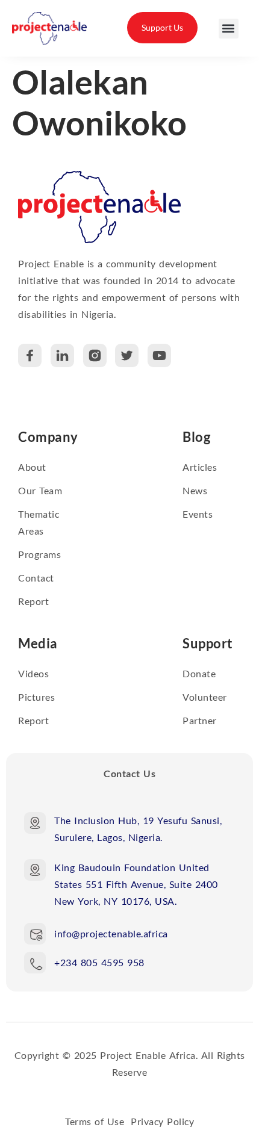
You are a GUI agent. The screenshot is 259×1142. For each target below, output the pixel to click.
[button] (229, 29)
